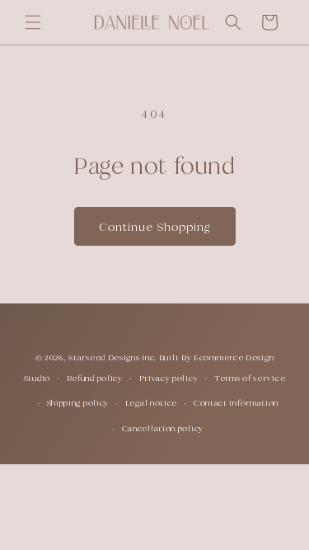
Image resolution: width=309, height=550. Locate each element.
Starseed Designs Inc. (112, 357)
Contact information (236, 402)
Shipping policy (78, 402)
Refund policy (95, 378)
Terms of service (249, 378)
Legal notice (151, 402)
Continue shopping (155, 226)
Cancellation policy (163, 428)
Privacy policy (169, 378)
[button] (33, 22)
